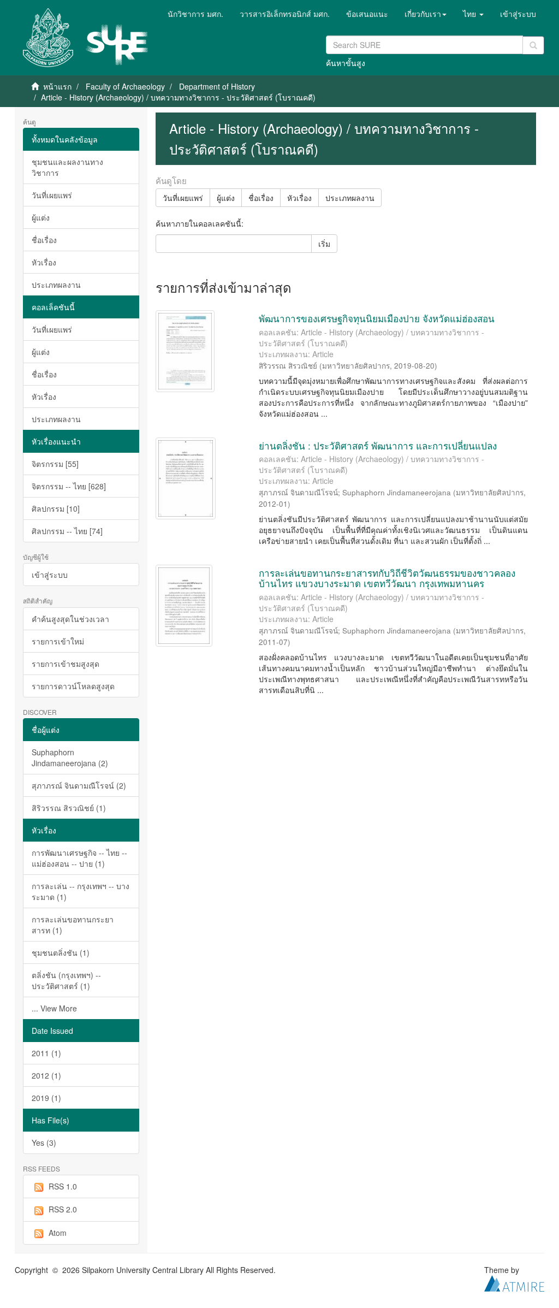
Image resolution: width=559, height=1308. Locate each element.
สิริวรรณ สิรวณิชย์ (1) (69, 807)
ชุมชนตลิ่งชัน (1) (61, 952)
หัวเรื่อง (44, 262)
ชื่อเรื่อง (44, 239)
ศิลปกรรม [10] (56, 508)
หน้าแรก (57, 86)
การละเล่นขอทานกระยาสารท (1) (73, 925)
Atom (58, 1232)
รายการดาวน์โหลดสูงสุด (73, 685)
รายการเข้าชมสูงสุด (65, 663)
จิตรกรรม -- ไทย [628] (69, 486)
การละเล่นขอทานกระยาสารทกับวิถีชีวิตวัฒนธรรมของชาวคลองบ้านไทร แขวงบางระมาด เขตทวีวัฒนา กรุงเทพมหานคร (387, 578)
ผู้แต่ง (41, 217)
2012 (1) (46, 1075)
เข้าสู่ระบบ (50, 574)
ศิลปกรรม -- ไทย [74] (67, 530)
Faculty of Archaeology (125, 86)
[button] (425, 13)
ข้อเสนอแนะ (367, 13)
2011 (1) (46, 1052)
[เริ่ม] (533, 45)
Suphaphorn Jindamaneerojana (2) (70, 757)
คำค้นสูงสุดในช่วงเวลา (70, 618)
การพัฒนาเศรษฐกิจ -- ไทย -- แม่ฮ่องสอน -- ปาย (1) (79, 858)
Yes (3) (44, 1142)
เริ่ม (324, 243)
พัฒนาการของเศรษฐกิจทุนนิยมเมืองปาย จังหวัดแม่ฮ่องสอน (377, 318)
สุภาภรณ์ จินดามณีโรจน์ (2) (79, 785)
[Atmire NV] (514, 1282)
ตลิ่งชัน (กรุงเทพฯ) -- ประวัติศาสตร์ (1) (66, 980)
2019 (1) (46, 1097)
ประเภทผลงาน (56, 284)
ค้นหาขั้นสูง (345, 62)
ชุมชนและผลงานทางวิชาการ (67, 167)
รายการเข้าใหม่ (58, 641)
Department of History (217, 86)
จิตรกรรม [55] (55, 463)
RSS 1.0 (63, 1186)
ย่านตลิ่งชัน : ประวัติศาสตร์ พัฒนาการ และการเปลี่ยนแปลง (378, 445)
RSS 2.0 (63, 1209)
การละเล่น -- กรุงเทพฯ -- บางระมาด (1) (80, 891)
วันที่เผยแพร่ (52, 195)
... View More (54, 1008)
